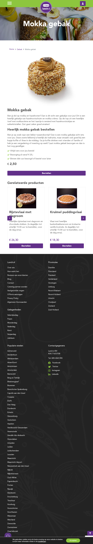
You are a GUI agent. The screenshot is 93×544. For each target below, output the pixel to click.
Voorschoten (12, 508)
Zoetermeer (12, 527)
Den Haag (11, 405)
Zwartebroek (12, 531)
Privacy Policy (12, 298)
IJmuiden (11, 443)
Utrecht (51, 298)
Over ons (11, 268)
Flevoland (52, 271)
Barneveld (11, 374)
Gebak (19, 49)
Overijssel (52, 302)
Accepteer (73, 540)
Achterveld (11, 351)
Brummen (11, 386)
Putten (10, 485)
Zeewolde (11, 524)
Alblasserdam (12, 359)
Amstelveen (12, 366)
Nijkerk (10, 470)
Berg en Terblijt (13, 378)
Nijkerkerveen (12, 474)
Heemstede (12, 432)
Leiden (10, 447)
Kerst (9, 330)
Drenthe (51, 268)
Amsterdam (12, 370)
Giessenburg (12, 416)
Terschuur (11, 501)
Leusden (10, 455)
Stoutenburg (12, 497)
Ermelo (10, 412)
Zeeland (51, 306)
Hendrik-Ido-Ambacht (16, 435)
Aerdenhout (12, 355)
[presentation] (9, 218)
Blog (9, 279)
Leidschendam (13, 451)
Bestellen (46, 173)
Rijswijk (10, 489)
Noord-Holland (54, 294)
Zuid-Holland (53, 310)
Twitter (55, 367)
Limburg (51, 287)
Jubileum (11, 338)
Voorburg (11, 504)
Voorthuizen (12, 512)
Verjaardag (11, 334)
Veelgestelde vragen (15, 291)
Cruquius (10, 397)
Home (11, 49)
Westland (11, 520)
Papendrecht (12, 481)
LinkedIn (55, 374)
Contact (10, 283)
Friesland (51, 275)
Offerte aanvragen (14, 294)
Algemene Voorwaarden (17, 302)
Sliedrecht (11, 493)
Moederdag (12, 323)
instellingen (42, 542)
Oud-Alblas (12, 478)
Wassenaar (11, 516)
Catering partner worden (17, 287)
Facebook (56, 363)
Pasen (9, 319)
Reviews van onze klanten (17, 275)
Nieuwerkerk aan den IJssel (18, 466)
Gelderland (52, 279)
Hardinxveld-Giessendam (17, 428)
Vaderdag (11, 327)
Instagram (55, 370)
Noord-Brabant (54, 291)
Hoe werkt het (13, 271)
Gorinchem (11, 420)
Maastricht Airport (14, 462)
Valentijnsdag (12, 315)
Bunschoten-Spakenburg (17, 389)
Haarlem (10, 424)
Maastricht (11, 458)
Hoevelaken (12, 439)
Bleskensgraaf (13, 382)
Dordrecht (11, 409)
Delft (9, 401)
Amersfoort (12, 362)
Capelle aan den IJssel (16, 393)
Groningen (52, 283)
